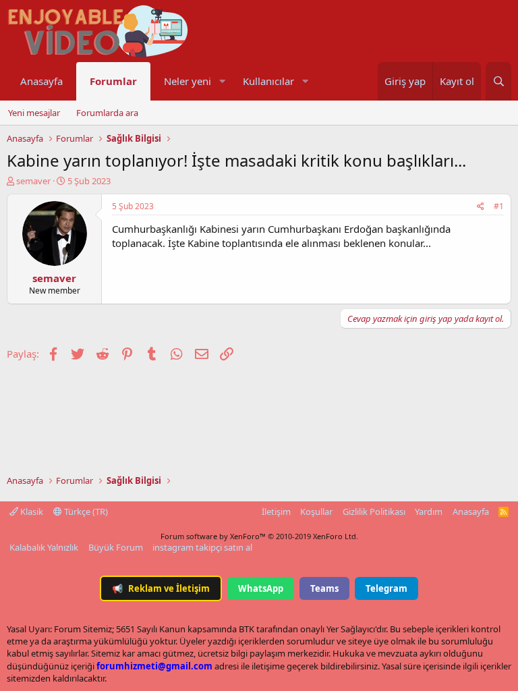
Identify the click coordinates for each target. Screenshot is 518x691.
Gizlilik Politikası (374, 511)
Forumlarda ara (107, 113)
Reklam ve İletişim (161, 588)
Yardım (428, 511)
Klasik (30, 511)
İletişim (276, 511)
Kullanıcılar (268, 81)
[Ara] (498, 81)
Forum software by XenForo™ (259, 536)
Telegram (386, 588)
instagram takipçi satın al (202, 547)
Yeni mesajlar (34, 113)
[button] (221, 81)
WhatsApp (260, 588)
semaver (33, 181)
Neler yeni (187, 81)
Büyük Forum (115, 547)
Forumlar (113, 81)
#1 (499, 206)
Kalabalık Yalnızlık (43, 547)
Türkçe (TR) (85, 511)
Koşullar (316, 511)
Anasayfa (41, 81)
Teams (324, 588)
